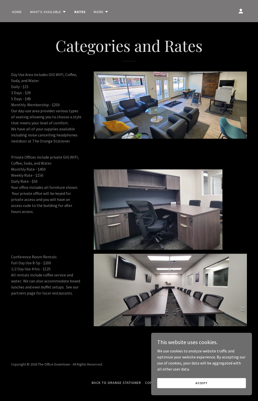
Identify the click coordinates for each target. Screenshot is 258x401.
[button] (48, 12)
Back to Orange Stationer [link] (116, 382)
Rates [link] (80, 12)
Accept (202, 383)
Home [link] (17, 12)
